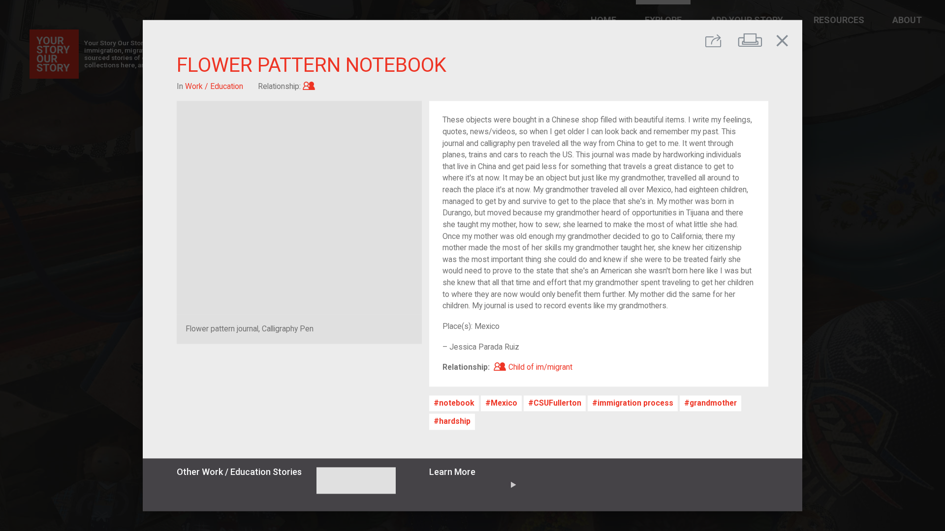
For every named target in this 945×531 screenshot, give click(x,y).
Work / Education (214, 86)
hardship (455, 421)
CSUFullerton (557, 403)
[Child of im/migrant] (309, 86)
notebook (456, 403)
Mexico (504, 403)
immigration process (635, 403)
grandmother (713, 403)
